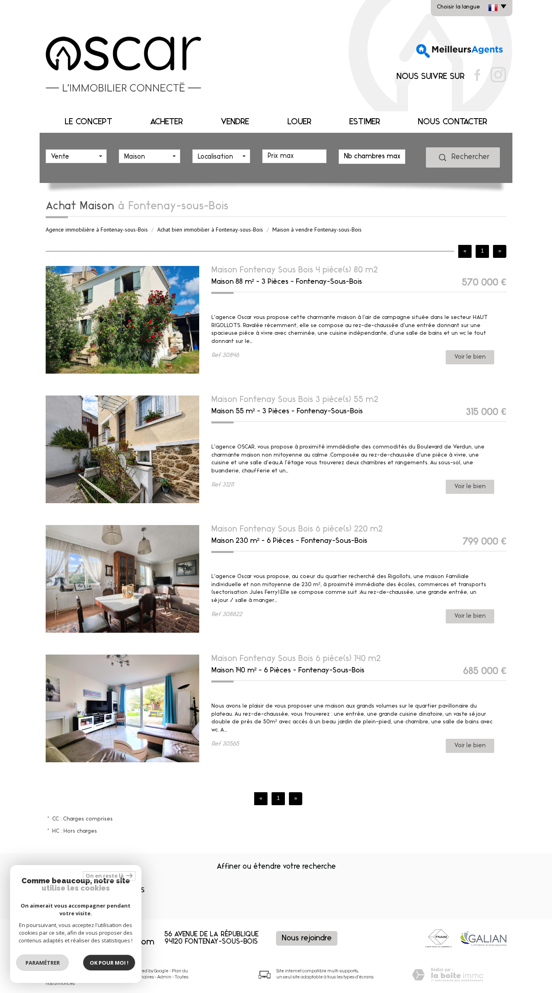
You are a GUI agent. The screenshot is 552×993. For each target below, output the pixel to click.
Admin (164, 977)
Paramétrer (42, 962)
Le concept (88, 122)
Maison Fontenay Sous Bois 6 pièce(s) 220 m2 (297, 529)
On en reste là (105, 875)
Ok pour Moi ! (109, 962)
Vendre (235, 122)
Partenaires (141, 977)
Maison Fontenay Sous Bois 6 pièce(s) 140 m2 (296, 659)
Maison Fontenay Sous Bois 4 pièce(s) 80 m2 (294, 270)
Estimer (364, 122)
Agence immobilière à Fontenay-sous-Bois (97, 229)
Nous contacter (452, 122)
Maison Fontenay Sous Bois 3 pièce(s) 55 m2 (294, 399)
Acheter (166, 122)
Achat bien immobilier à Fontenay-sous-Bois (210, 229)
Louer (299, 122)
